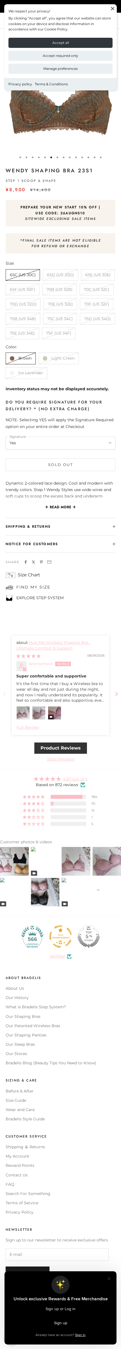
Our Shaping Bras (23, 1016)
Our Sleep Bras (20, 1044)
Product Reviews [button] (61, 748)
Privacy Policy (19, 1212)
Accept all (60, 43)
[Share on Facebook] (25, 562)
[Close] (112, 8)
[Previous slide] (4, 694)
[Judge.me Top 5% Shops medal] (88, 936)
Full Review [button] (27, 727)
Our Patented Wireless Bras (33, 1025)
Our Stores (16, 1053)
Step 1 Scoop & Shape (31, 180)
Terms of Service (22, 1202)
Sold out (60, 464)
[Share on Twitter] (33, 562)
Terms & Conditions (51, 84)
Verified (57, 956)
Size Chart (29, 574)
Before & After (19, 1091)
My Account (17, 1156)
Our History (17, 997)
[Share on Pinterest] (41, 562)
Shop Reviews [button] (60, 759)
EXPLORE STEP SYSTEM (40, 597)
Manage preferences (60, 68)
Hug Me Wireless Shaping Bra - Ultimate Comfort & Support (53, 645)
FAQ (10, 1184)
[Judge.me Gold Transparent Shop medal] (60, 936)
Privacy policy (20, 84)
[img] (28, 656)
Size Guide (16, 1100)
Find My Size (33, 587)
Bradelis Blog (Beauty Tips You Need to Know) (51, 1062)
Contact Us (17, 1175)
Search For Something (28, 1193)
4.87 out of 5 (75, 779)
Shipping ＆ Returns (25, 1146)
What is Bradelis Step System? (36, 1006)
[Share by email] (49, 562)
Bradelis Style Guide (25, 1118)
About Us (15, 988)
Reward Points (20, 1165)
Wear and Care (20, 1109)
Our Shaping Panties (26, 1035)
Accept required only (60, 55)
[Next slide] (116, 694)
